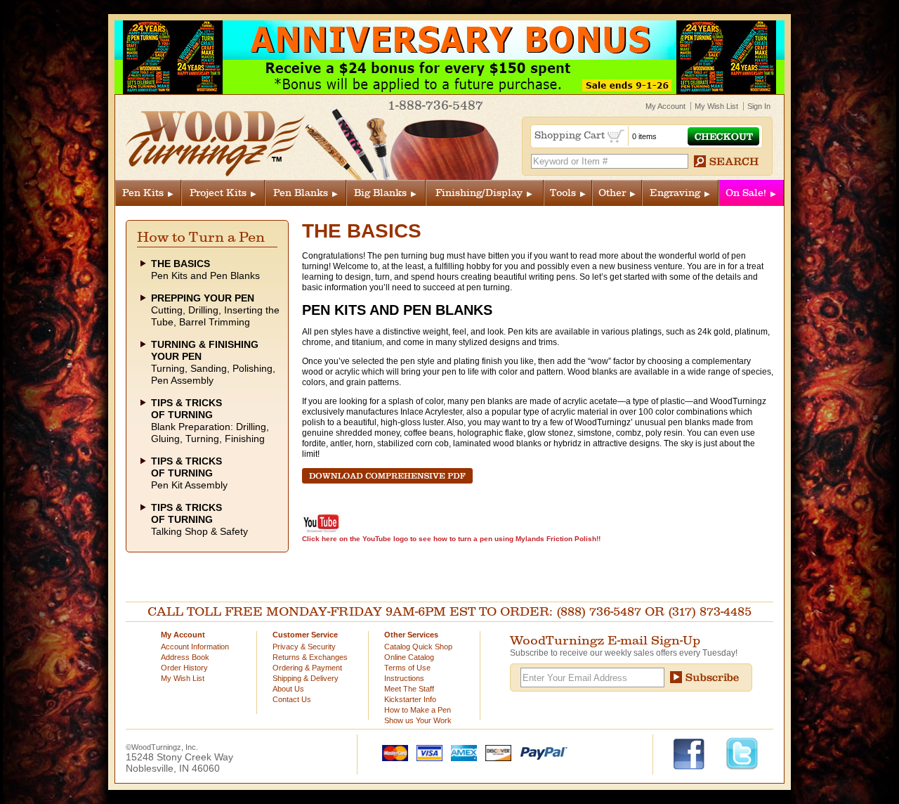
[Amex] (461, 752)
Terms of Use (407, 667)
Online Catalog (409, 657)
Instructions (404, 678)
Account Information (195, 646)
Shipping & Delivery (306, 678)
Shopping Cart (571, 135)
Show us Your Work (418, 720)
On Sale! (746, 193)
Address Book (185, 657)
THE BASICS (180, 263)
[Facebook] (695, 752)
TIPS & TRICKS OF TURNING (186, 408)
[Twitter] (742, 752)
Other (612, 193)
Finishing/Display (479, 193)
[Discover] (495, 752)
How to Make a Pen (417, 710)
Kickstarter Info (410, 699)
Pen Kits (143, 193)
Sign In (758, 106)
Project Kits (218, 193)
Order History (184, 667)
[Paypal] (540, 752)
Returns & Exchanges (310, 657)
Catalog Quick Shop (418, 646)
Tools (563, 193)
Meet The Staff (409, 689)
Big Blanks (380, 193)
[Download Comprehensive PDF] (387, 481)
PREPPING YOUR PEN (202, 298)
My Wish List (716, 106)
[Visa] (426, 752)
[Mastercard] (392, 752)
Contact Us (292, 699)
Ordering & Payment (307, 667)
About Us (288, 689)
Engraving (675, 193)
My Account (665, 106)
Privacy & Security (304, 646)
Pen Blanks (300, 193)
